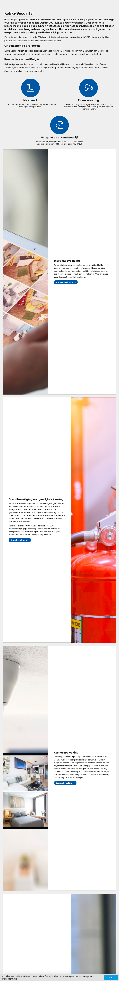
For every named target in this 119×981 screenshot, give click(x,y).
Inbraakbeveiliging (64, 282)
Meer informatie (9, 979)
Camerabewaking (64, 783)
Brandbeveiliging (18, 540)
